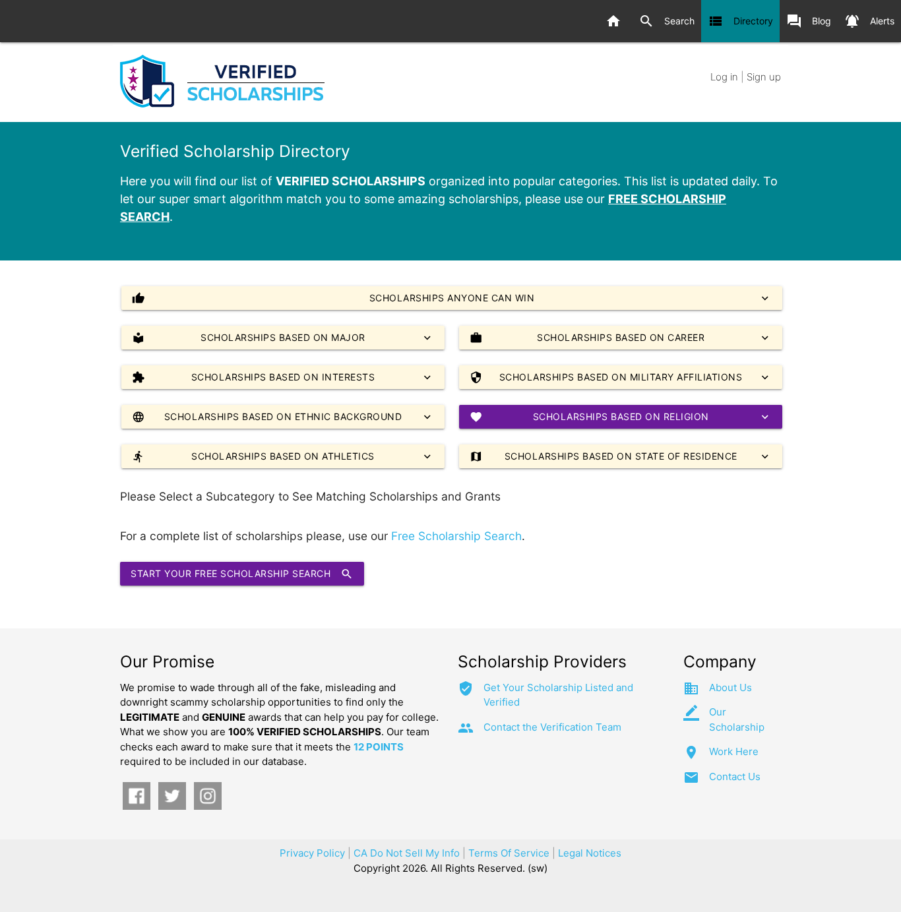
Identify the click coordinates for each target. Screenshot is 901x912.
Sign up (764, 77)
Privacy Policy (312, 853)
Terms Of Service (508, 853)
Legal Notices (589, 853)
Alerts (869, 21)
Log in (724, 77)
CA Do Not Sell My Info (407, 853)
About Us (730, 687)
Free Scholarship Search (456, 536)
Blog (808, 21)
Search (666, 21)
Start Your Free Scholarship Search (242, 573)
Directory (740, 21)
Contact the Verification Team (552, 727)
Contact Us (735, 776)
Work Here (734, 751)
